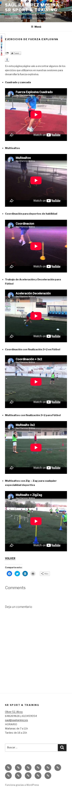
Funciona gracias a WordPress (22, 784)
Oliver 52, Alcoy (14, 711)
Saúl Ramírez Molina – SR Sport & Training (34, 7)
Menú (37, 26)
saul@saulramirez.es (16, 720)
